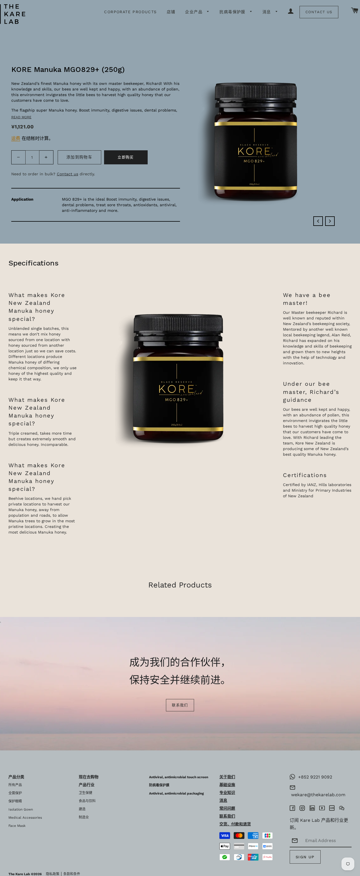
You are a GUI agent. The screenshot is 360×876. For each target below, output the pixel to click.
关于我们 (227, 777)
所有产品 (15, 785)
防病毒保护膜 (159, 785)
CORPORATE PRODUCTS (130, 12)
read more (21, 117)
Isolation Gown (20, 809)
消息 (267, 12)
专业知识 (227, 792)
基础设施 (227, 784)
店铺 (171, 12)
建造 (82, 809)
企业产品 (194, 12)
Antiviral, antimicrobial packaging (176, 793)
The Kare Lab (19, 874)
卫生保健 (85, 793)
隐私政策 (52, 874)
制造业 (84, 817)
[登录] (291, 11)
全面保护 (15, 793)
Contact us (67, 174)
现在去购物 (88, 777)
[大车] (355, 10)
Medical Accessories (25, 818)
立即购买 (126, 157)
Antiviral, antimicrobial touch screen (178, 777)
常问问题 (227, 808)
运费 (15, 138)
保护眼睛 (15, 801)
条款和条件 (71, 874)
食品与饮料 (87, 801)
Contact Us (318, 12)
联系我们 (180, 705)
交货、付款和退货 (235, 824)
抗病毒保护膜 (233, 12)
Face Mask (17, 826)
